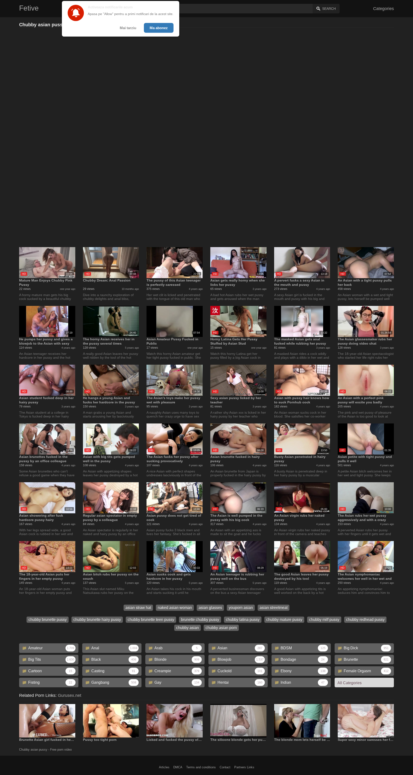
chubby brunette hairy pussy (97, 620)
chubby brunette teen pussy (151, 620)
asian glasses (210, 608)
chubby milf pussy (324, 620)
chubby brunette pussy (47, 620)
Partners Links (244, 767)
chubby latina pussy (243, 620)
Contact (225, 767)
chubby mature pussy (284, 620)
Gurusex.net (69, 695)
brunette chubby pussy (200, 620)
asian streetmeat (274, 608)
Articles (164, 767)
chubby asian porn (221, 628)
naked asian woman (175, 608)
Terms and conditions (201, 767)
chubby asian (187, 628)
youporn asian (241, 608)
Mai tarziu (128, 28)
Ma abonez (159, 28)
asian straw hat (138, 608)
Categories (383, 8)
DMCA (177, 767)
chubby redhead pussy (365, 620)
